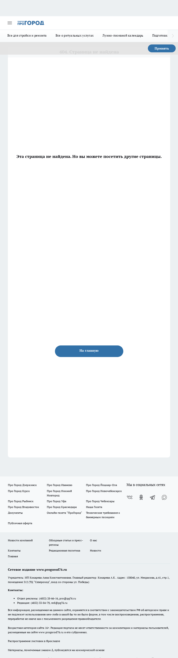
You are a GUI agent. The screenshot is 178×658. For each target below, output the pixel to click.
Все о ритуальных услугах (75, 35)
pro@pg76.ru (67, 598)
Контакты (14, 550)
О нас (93, 540)
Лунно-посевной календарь (122, 35)
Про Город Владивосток (23, 507)
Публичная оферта (20, 523)
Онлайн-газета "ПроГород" (64, 512)
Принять (162, 48)
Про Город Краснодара (62, 507)
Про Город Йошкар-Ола (101, 485)
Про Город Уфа (56, 501)
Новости (95, 550)
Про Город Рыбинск (20, 501)
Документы (15, 512)
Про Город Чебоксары (100, 501)
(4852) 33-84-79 (40, 603)
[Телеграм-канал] (153, 497)
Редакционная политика (64, 550)
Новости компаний (20, 540)
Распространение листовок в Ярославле (34, 641)
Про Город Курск (19, 491)
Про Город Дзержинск (22, 485)
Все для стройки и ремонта (27, 35)
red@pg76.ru (59, 603)
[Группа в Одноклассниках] (141, 497)
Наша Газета (94, 507)
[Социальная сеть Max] (164, 497)
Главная (13, 556)
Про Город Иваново (59, 485)
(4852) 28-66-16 (48, 598)
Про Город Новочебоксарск (104, 491)
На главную (89, 350)
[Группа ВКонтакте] (129, 497)
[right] (173, 36)
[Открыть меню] (9, 23)
